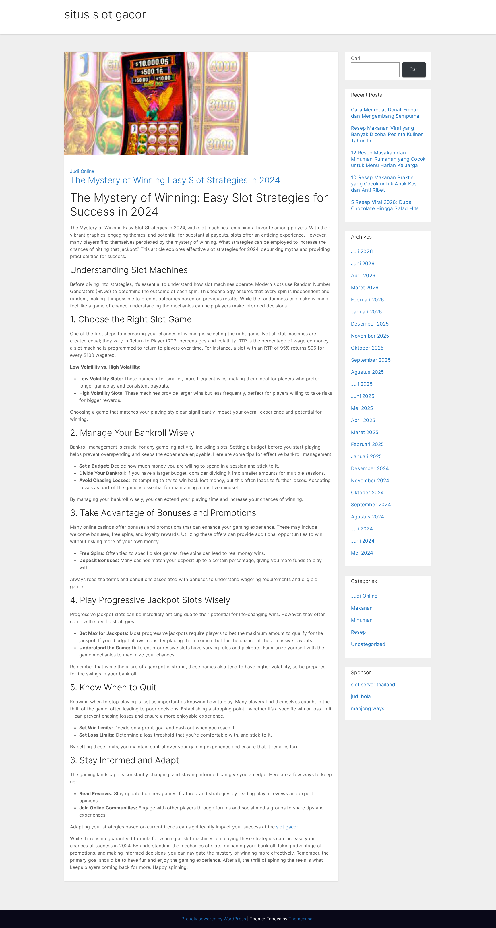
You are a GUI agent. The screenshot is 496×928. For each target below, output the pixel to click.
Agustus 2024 (367, 517)
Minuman (362, 620)
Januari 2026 (366, 312)
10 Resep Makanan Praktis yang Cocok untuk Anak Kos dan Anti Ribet (384, 184)
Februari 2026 (367, 300)
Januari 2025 (366, 456)
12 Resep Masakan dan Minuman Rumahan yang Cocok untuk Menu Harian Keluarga (388, 159)
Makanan (362, 608)
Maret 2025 (364, 432)
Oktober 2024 (367, 492)
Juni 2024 (363, 541)
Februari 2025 (367, 444)
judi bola (361, 696)
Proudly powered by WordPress (214, 918)
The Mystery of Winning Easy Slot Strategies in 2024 (175, 180)
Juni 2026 (363, 263)
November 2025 (370, 336)
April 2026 (363, 275)
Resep (358, 632)
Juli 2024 (362, 529)
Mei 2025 (362, 408)
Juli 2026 (362, 251)
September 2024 (371, 504)
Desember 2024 (370, 468)
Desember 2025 (370, 324)
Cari (355, 58)
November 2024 (370, 480)
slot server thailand (373, 684)
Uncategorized (368, 644)
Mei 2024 (362, 553)
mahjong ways (367, 708)
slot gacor (287, 827)
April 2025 (363, 420)
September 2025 (371, 360)
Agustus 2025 (367, 372)
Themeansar (301, 918)
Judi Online (82, 171)
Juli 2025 (362, 384)
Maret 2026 (365, 287)
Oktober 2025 (367, 348)
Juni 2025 (362, 396)
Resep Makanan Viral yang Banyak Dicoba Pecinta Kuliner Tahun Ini (387, 134)
